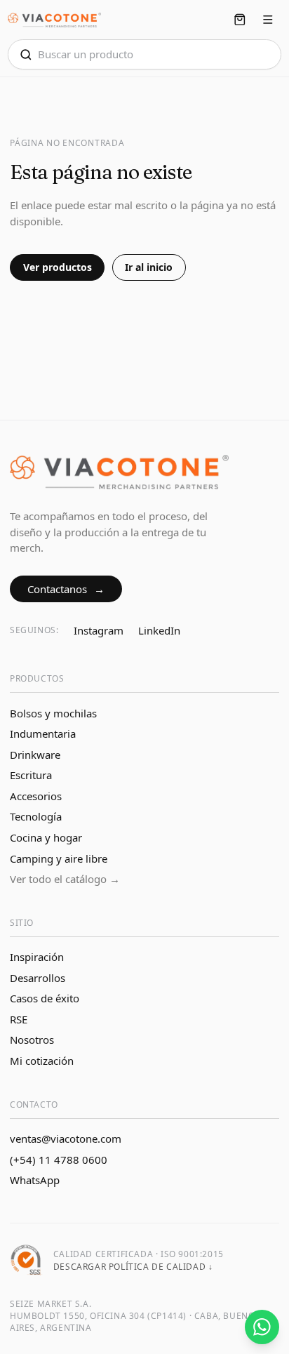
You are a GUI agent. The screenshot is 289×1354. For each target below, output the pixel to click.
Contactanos (66, 589)
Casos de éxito (44, 998)
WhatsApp (35, 1180)
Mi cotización (42, 1061)
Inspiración (37, 957)
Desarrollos (37, 978)
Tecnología (36, 816)
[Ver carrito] (239, 20)
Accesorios (36, 796)
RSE (18, 1019)
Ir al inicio (149, 267)
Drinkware (35, 755)
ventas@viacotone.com (65, 1138)
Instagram (98, 630)
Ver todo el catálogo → (65, 879)
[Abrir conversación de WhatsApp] (262, 1327)
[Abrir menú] (268, 20)
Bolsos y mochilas (53, 713)
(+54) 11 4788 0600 (58, 1160)
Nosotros (32, 1040)
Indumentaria (43, 733)
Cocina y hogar (46, 837)
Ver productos (57, 267)
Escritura (31, 775)
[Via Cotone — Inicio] (54, 20)
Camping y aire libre (58, 858)
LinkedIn (159, 630)
